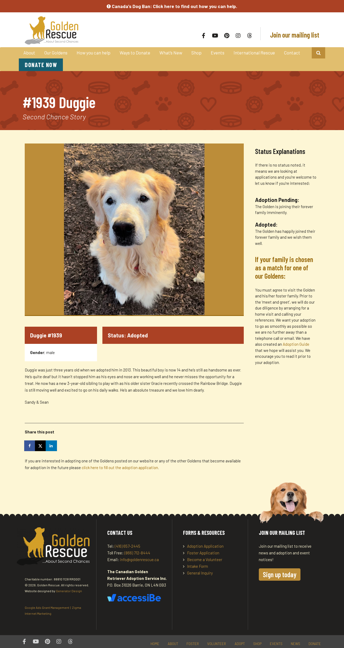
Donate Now (41, 64)
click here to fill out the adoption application (120, 467)
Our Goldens (55, 52)
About (29, 52)
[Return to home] (84, 30)
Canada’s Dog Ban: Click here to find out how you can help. (174, 6)
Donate (315, 644)
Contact (292, 52)
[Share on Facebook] (30, 445)
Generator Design (69, 591)
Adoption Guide (296, 344)
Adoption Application (205, 546)
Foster (193, 644)
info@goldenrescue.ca (139, 559)
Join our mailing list (294, 35)
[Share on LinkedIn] (51, 445)
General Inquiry (200, 572)
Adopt (240, 644)
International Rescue (254, 52)
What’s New (170, 52)
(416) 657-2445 (127, 546)
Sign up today (279, 574)
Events (217, 52)
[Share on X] (40, 445)
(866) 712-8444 (137, 552)
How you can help (93, 52)
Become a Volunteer (204, 559)
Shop (196, 52)
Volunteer (216, 644)
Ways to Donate (135, 52)
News (295, 644)
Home (154, 644)
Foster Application (203, 552)
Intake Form (197, 566)
